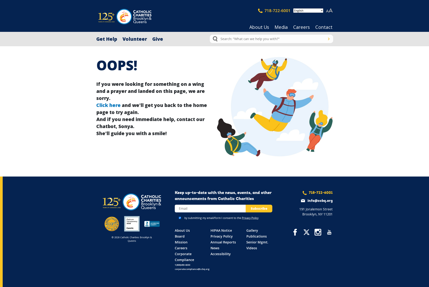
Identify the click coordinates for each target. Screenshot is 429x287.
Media (281, 27)
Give (157, 39)
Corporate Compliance (184, 257)
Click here (108, 105)
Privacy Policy (250, 218)
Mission (181, 242)
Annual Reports (223, 242)
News (214, 248)
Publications (256, 236)
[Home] (119, 16)
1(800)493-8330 (182, 264)
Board (180, 236)
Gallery (252, 230)
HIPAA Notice (221, 230)
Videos (251, 248)
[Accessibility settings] (329, 10)
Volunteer (134, 39)
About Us (259, 27)
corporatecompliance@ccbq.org (192, 269)
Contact (323, 27)
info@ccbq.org (320, 201)
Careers (301, 27)
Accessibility (220, 254)
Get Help (106, 39)
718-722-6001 (277, 10)
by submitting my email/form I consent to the (221, 218)
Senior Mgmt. (257, 242)
